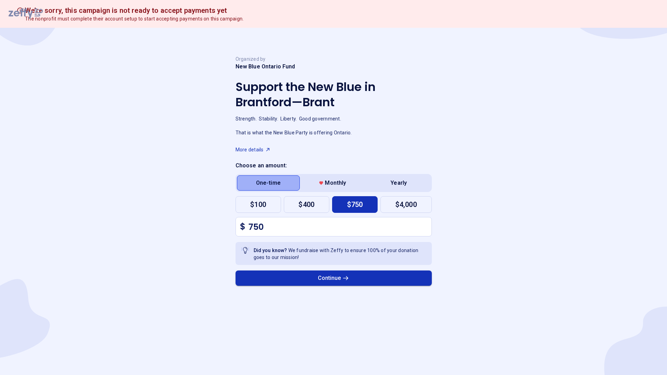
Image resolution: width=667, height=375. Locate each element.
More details (250, 149)
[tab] (268, 183)
